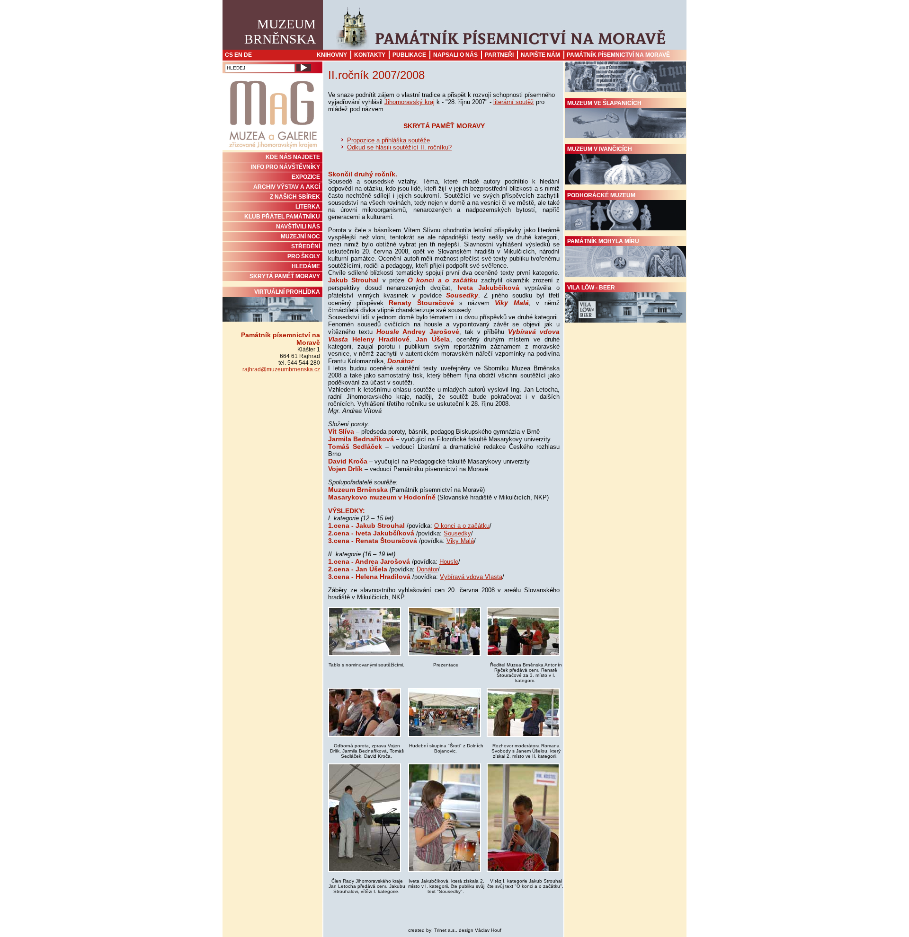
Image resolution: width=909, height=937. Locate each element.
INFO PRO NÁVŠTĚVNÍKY (285, 167)
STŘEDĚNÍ (305, 246)
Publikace (409, 55)
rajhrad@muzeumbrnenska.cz (281, 369)
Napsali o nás (455, 55)
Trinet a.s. (445, 930)
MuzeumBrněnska (280, 31)
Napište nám (540, 55)
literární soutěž (513, 101)
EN (238, 55)
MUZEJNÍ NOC (300, 236)
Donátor (427, 569)
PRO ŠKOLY (303, 256)
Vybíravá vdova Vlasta (471, 576)
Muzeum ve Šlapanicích (604, 103)
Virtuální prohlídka (287, 292)
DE (248, 55)
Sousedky (457, 533)
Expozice (306, 177)
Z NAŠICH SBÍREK (295, 196)
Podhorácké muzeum (601, 195)
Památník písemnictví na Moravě (618, 55)
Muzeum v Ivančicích (599, 149)
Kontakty (369, 55)
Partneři (499, 55)
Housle (448, 561)
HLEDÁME (306, 266)
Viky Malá (460, 540)
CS (229, 55)
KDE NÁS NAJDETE (293, 157)
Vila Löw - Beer (591, 287)
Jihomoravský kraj (409, 101)
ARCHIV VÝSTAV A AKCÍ (286, 187)
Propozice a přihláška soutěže (388, 140)
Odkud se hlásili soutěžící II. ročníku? (399, 147)
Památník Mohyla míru (603, 241)
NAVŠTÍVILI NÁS (298, 226)
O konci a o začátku (462, 525)
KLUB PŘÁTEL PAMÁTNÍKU (282, 216)
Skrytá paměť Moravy (285, 276)
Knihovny (332, 55)
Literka (307, 206)
